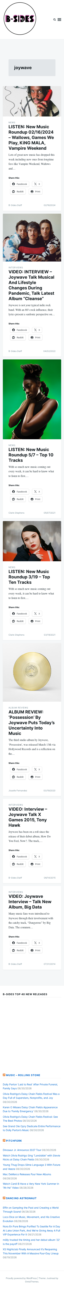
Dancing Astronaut (21, 1198)
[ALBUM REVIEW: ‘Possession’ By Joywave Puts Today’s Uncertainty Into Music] (32, 672)
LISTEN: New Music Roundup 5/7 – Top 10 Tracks (31, 455)
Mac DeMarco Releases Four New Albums (27, 1174)
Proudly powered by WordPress (21, 1278)
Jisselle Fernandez (18, 790)
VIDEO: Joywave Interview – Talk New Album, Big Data (30, 902)
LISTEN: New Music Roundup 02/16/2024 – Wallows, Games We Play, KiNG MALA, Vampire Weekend (31, 137)
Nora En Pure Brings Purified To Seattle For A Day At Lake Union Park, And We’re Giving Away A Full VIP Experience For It (31, 1230)
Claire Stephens (16, 512)
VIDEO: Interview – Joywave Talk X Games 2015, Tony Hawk (28, 817)
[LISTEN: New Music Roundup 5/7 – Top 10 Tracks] (32, 399)
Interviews (16, 267)
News (12, 122)
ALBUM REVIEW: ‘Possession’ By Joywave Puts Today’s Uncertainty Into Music (32, 722)
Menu (59, 19)
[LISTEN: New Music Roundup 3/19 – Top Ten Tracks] (32, 541)
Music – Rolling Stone (23, 1075)
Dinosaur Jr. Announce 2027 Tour (22, 1149)
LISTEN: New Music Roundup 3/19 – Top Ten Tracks (29, 577)
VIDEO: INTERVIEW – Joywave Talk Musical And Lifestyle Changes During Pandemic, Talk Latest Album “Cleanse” (31, 285)
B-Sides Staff (15, 205)
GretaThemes (31, 1281)
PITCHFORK (14, 1140)
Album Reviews (18, 707)
